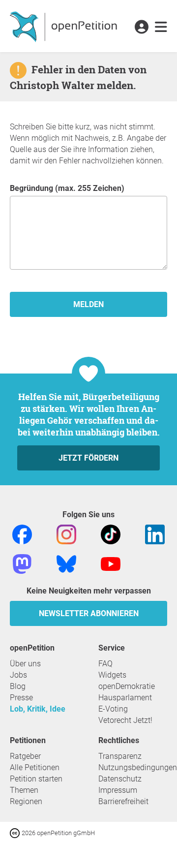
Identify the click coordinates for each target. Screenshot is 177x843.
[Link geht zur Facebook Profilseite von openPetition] (22, 533)
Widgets (112, 675)
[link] (161, 27)
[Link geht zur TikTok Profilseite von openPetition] (110, 533)
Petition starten (36, 778)
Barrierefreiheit (123, 801)
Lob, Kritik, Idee (37, 709)
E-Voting (113, 709)
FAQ (105, 663)
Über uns (25, 663)
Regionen (26, 801)
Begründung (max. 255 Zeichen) (67, 188)
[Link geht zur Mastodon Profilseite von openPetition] (22, 563)
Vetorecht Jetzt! (125, 720)
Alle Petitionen (34, 767)
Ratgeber (25, 756)
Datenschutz (120, 778)
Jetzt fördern (88, 458)
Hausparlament (125, 697)
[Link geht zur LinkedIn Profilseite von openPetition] (155, 533)
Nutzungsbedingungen (137, 767)
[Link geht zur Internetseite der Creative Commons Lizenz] (16, 832)
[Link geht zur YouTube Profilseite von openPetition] (110, 563)
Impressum (117, 790)
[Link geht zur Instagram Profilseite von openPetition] (66, 533)
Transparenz (120, 756)
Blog (18, 686)
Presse (21, 697)
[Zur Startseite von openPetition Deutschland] (64, 26)
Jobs (18, 675)
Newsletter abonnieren (89, 613)
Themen (24, 790)
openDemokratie (126, 686)
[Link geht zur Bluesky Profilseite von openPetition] (66, 563)
